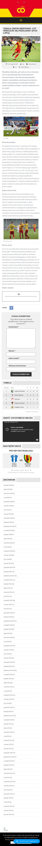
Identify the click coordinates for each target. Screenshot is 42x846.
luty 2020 (7, 790)
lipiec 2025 (7, 538)
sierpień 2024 (8, 584)
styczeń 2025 (8, 563)
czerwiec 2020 (8, 773)
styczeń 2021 (8, 748)
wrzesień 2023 (8, 625)
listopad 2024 (8, 571)
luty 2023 (7, 654)
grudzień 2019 (8, 794)
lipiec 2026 (7, 489)
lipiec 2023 (7, 633)
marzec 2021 (8, 744)
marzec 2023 (8, 650)
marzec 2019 (8, 810)
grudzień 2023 (8, 613)
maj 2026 (7, 497)
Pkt (37, 388)
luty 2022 (7, 703)
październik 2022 (9, 670)
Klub (12, 388)
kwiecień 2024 (8, 600)
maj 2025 (7, 547)
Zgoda (13, 842)
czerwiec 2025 (8, 543)
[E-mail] (6, 300)
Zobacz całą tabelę (32, 411)
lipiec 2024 (7, 588)
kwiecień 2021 (8, 740)
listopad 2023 (8, 617)
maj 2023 (7, 641)
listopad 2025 (8, 522)
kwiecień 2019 (8, 806)
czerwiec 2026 (8, 493)
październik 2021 (9, 715)
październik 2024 (9, 576)
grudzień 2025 (8, 518)
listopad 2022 (8, 666)
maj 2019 (6, 802)
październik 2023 (9, 621)
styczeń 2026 (8, 514)
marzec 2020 (8, 785)
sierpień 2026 (8, 485)
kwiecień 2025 (8, 551)
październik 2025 (9, 526)
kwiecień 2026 (8, 501)
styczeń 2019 (8, 814)
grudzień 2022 (8, 662)
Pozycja (6, 388)
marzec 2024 (8, 604)
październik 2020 (9, 757)
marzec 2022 (8, 699)
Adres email (14, 358)
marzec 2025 (8, 555)
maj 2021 (6, 736)
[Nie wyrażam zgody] (39, 839)
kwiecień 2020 (8, 781)
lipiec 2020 (7, 769)
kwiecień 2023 (8, 645)
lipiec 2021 (7, 728)
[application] (21, 431)
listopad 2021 (8, 711)
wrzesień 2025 (8, 530)
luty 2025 (7, 559)
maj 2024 (7, 596)
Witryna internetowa (17, 366)
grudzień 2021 (8, 707)
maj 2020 (7, 777)
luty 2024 (7, 608)
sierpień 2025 (8, 534)
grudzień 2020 (8, 753)
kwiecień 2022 (8, 695)
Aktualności (32, 64)
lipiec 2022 (7, 682)
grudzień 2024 (8, 567)
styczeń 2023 (8, 658)
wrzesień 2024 (8, 580)
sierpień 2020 (8, 765)
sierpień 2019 (8, 798)
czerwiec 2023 (8, 637)
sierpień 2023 (8, 629)
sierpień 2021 (8, 724)
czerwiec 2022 (8, 687)
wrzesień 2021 (8, 720)
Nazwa (12, 351)
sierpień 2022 (8, 678)
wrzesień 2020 (8, 761)
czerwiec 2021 (8, 732)
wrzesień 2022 (8, 674)
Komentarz (14, 327)
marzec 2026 (8, 505)
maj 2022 (7, 691)
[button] (26, 841)
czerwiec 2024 (8, 592)
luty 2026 (7, 510)
